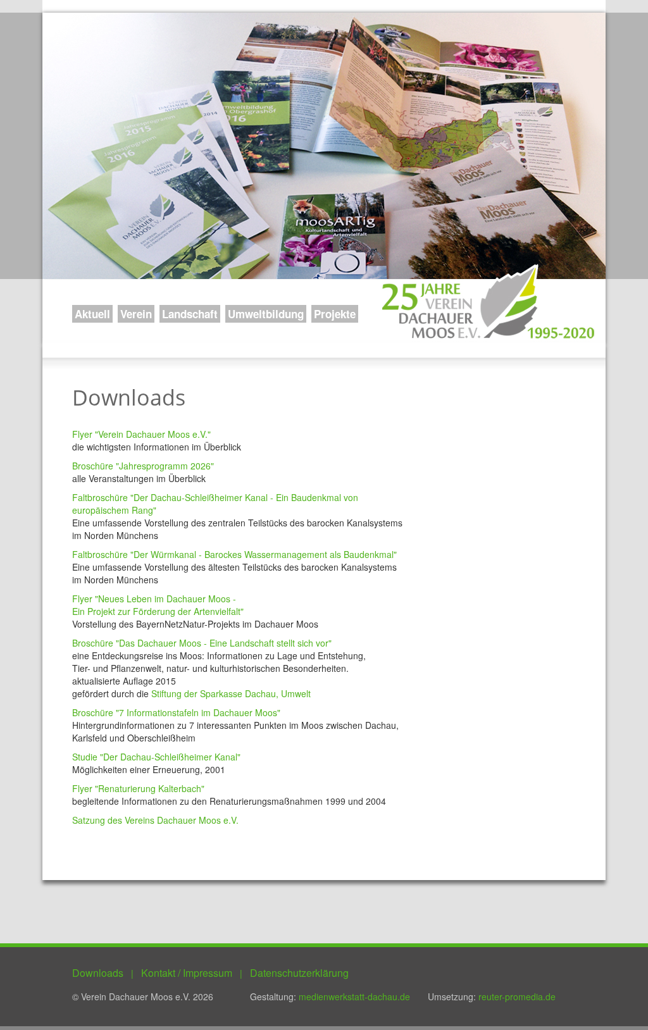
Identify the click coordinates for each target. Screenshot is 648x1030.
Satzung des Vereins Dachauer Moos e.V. (155, 820)
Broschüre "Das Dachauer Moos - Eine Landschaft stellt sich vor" (202, 642)
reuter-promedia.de (517, 996)
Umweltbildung (266, 313)
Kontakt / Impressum (186, 972)
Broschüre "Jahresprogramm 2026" (143, 465)
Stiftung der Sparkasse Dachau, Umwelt (231, 693)
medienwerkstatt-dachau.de (354, 996)
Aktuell (92, 313)
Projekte (335, 313)
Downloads (97, 972)
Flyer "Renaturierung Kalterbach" (138, 788)
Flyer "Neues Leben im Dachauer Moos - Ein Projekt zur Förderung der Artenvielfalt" (158, 604)
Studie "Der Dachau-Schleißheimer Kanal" (156, 756)
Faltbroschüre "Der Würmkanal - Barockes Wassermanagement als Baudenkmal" (234, 554)
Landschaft (190, 313)
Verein (136, 313)
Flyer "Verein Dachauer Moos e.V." (141, 434)
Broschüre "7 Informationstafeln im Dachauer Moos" (176, 712)
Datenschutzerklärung (299, 972)
